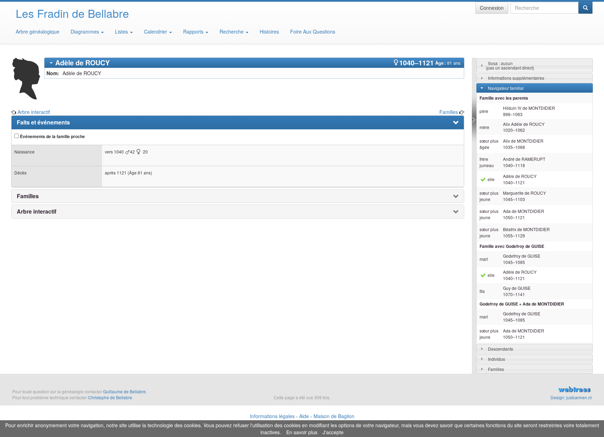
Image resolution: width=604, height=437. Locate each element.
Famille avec (512, 246)
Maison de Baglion (334, 416)
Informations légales (272, 416)
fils (482, 291)
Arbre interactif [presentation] (36, 211)
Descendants (500, 349)
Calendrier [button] (156, 31)
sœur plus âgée (489, 144)
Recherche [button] (232, 31)
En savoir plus (301, 432)
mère (484, 127)
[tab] (254, 63)
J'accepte (333, 432)
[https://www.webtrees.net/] (503, 390)
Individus (496, 359)
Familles (448, 111)
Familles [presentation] (28, 196)
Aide (304, 416)
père (484, 111)
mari (484, 259)
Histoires (269, 31)
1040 (119, 152)
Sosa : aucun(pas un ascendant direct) (510, 65)
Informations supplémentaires (516, 78)
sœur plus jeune (489, 196)
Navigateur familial (506, 88)
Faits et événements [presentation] (43, 122)
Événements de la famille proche (52, 136)
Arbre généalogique (37, 31)
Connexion (492, 7)
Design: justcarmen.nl (571, 397)
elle (491, 179)
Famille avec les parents (504, 98)
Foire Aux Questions (312, 31)
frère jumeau (487, 162)
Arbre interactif (33, 111)
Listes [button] (122, 31)
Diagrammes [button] (85, 31)
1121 (122, 172)
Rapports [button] (194, 31)
